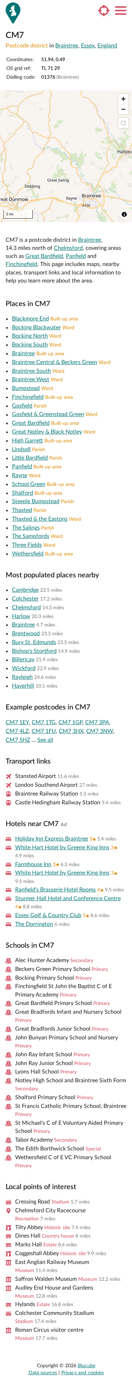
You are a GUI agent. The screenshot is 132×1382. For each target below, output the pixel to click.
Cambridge (25, 590)
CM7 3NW (99, 731)
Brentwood (26, 633)
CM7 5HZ (18, 740)
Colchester (25, 599)
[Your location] (103, 10)
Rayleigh (22, 677)
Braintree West (30, 379)
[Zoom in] (123, 99)
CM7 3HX (71, 731)
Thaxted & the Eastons (40, 519)
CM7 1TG (44, 722)
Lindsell (21, 449)
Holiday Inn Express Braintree (51, 839)
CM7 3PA (97, 722)
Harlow (21, 616)
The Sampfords (30, 536)
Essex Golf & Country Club (48, 915)
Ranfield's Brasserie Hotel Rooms (55, 890)
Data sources (43, 1372)
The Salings (26, 528)
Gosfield (22, 406)
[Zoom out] (123, 109)
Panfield (76, 256)
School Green (28, 484)
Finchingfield (21, 264)
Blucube (86, 1365)
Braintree (66, 45)
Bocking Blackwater (36, 327)
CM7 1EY (17, 722)
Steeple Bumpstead (35, 501)
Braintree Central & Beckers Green (54, 362)
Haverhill (23, 686)
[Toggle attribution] (124, 214)
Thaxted (22, 510)
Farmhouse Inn (33, 864)
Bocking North (30, 336)
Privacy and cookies (82, 1372)
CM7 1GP (70, 722)
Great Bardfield (44, 256)
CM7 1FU (44, 731)
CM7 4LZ (17, 731)
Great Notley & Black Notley (47, 432)
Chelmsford (68, 248)
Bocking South (30, 345)
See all (45, 740)
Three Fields (27, 545)
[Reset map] (123, 123)
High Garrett (27, 440)
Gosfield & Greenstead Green (48, 414)
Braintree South (31, 371)
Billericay (23, 659)
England (107, 45)
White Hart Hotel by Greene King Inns (62, 847)
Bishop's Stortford (34, 651)
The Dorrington (34, 924)
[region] (66, 156)
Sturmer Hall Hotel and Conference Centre (68, 898)
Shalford (22, 493)
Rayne (19, 475)
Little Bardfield (30, 458)
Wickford (24, 668)
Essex (88, 45)
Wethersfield (28, 554)
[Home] (13, 13)
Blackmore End (30, 319)
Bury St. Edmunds (34, 642)
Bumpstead (26, 388)
